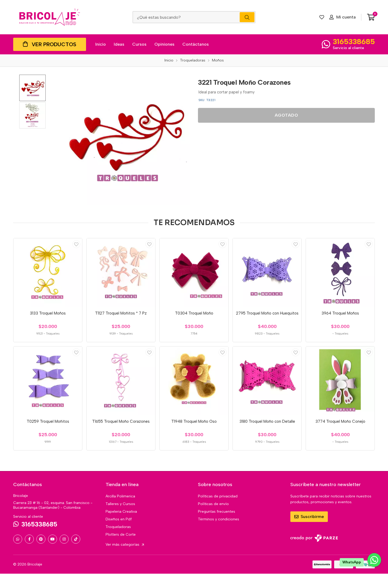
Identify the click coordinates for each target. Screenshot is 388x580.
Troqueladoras (118, 527)
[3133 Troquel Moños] (47, 272)
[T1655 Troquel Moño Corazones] (121, 380)
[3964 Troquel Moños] (340, 272)
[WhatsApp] (17, 539)
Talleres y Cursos (120, 504)
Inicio (100, 44)
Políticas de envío (213, 504)
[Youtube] (52, 539)
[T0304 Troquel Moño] (194, 272)
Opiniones (164, 44)
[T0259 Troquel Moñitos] (47, 380)
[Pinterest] (40, 539)
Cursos (139, 44)
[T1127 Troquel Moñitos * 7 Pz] (121, 272)
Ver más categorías (123, 544)
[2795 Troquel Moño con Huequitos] (267, 272)
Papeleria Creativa (121, 511)
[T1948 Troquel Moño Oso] (194, 380)
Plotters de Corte (121, 534)
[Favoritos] (321, 17)
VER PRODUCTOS (54, 44)
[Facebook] (29, 539)
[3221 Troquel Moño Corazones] (124, 140)
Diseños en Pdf (119, 519)
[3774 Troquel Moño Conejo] (340, 380)
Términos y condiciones (218, 519)
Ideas (119, 44)
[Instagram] (64, 539)
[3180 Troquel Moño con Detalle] (267, 380)
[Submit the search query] (247, 17)
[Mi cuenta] (76, 244)
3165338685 (354, 41)
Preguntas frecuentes (216, 511)
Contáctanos (195, 44)
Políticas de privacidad (218, 496)
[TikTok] (75, 539)
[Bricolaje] (49, 17)
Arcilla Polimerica (120, 496)
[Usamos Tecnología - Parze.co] (314, 538)
